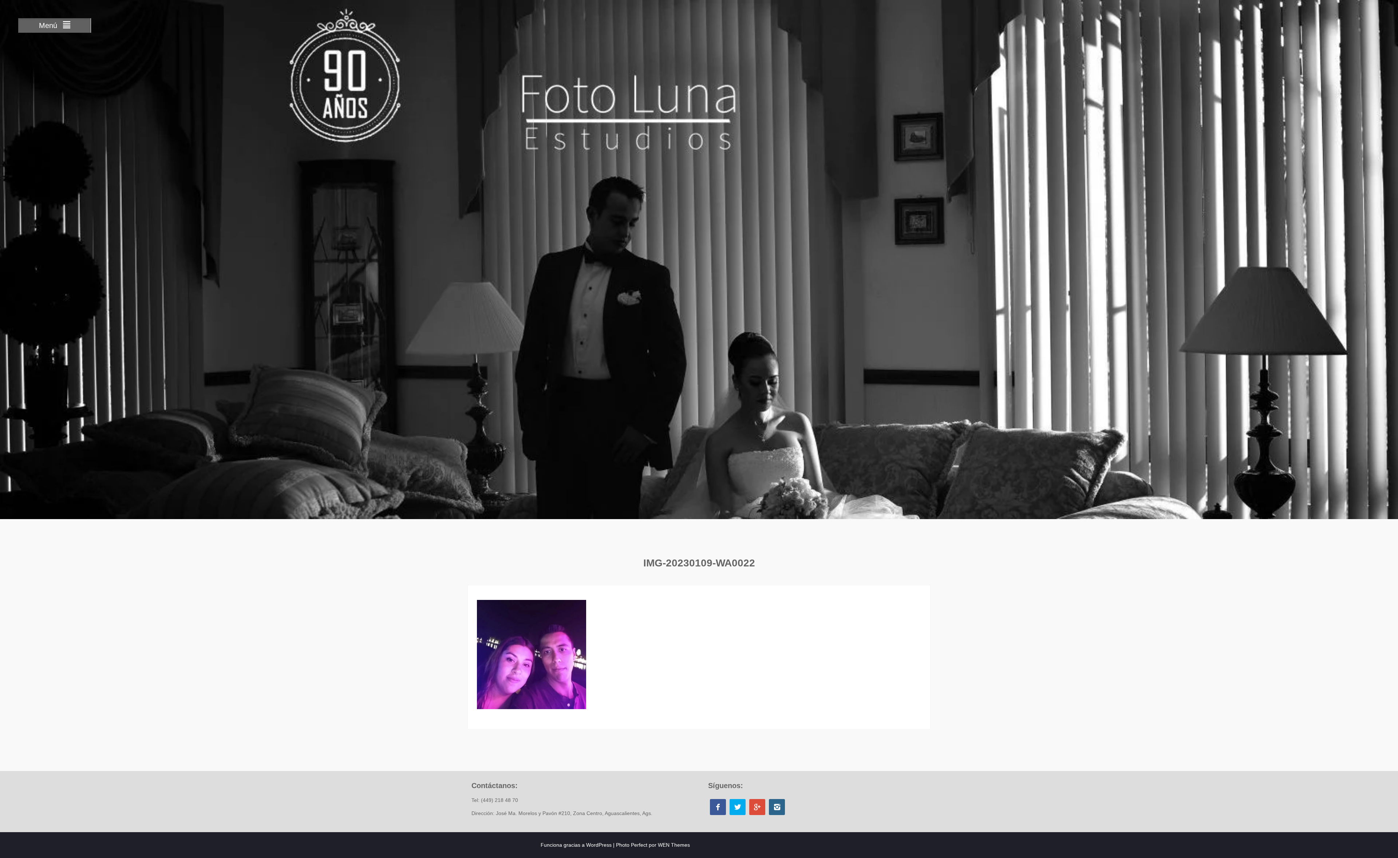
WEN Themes (674, 845)
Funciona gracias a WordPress (576, 845)
